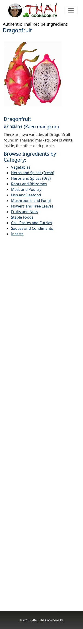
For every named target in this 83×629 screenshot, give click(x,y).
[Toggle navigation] (71, 10)
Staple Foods (22, 217)
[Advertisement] (41, 426)
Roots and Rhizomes (29, 183)
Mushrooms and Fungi (31, 200)
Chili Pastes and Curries (31, 222)
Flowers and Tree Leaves (32, 206)
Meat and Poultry (26, 189)
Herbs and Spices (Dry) (31, 178)
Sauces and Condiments (32, 228)
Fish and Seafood (26, 195)
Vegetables (20, 167)
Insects (17, 233)
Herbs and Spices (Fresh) (32, 172)
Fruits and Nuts (24, 211)
